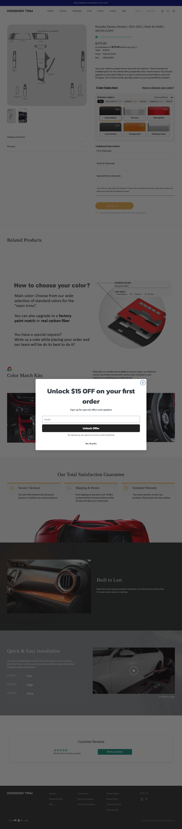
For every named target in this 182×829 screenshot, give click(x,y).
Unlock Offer (91, 428)
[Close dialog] (142, 382)
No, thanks (91, 443)
